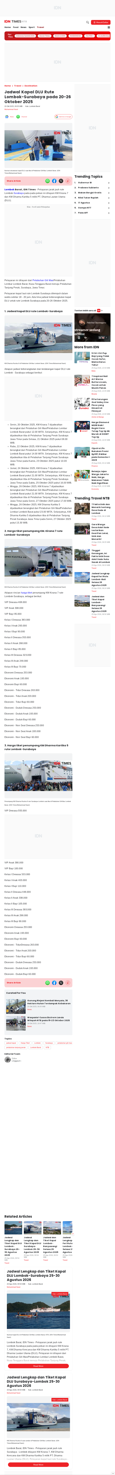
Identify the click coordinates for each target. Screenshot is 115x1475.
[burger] (109, 27)
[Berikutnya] (73, 1218)
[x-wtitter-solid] (61, 182)
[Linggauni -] (7, 1073)
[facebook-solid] (54, 182)
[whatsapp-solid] (47, 182)
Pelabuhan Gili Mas (45, 281)
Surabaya (20, 194)
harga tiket (28, 605)
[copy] (67, 182)
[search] (87, 22)
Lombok (9, 191)
